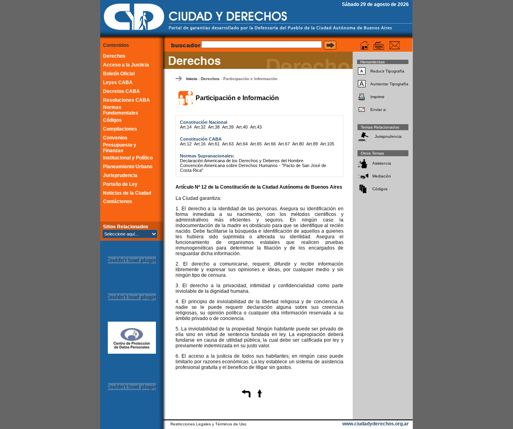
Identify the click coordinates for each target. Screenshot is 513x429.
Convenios (115, 138)
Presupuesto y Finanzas (119, 147)
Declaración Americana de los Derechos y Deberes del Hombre (241, 160)
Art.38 (214, 127)
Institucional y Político (128, 158)
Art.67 (284, 143)
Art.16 (200, 143)
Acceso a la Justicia (126, 65)
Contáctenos (117, 201)
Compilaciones (120, 129)
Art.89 (312, 143)
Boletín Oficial (119, 74)
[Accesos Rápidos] (379, 45)
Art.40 (242, 127)
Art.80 (298, 143)
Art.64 (242, 143)
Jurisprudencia (120, 175)
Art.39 (228, 127)
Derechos (114, 56)
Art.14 (186, 127)
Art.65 (256, 143)
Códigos (112, 120)
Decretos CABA (121, 91)
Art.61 (214, 143)
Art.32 (200, 127)
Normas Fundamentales (120, 110)
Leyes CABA (118, 82)
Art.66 (270, 143)
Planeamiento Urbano (127, 166)
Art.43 (256, 127)
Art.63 (228, 143)
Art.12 (186, 143)
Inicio (191, 79)
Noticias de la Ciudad (127, 193)
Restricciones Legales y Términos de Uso (208, 424)
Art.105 (327, 143)
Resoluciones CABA (126, 100)
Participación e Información (250, 79)
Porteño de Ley (120, 184)
